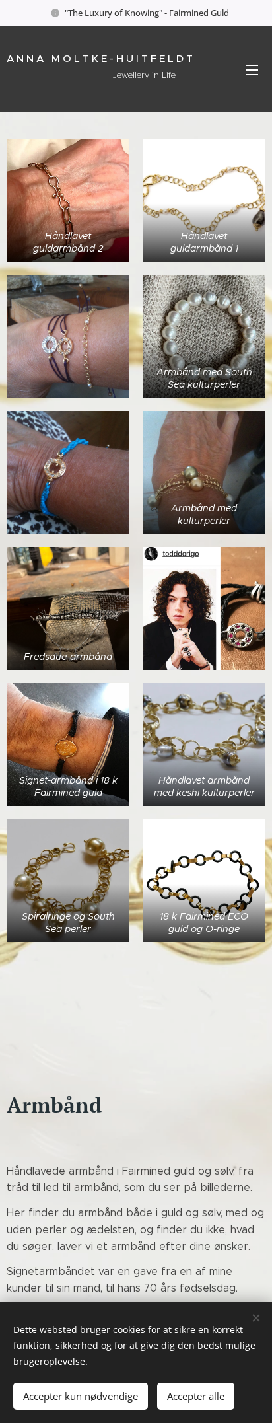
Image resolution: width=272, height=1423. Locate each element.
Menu (252, 69)
